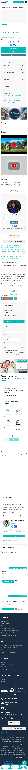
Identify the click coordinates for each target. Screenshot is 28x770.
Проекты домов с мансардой (9, 630)
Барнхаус (6, 102)
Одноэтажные (5, 621)
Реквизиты (4, 669)
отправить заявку (23, 371)
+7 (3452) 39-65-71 (10, 396)
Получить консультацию (14, 536)
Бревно (14, 95)
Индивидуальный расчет (14, 321)
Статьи (3, 662)
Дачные (3, 626)
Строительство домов (7, 650)
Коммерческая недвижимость (9, 647)
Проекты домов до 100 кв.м (8, 633)
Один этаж (13, 552)
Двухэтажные (5, 623)
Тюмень (3, 681)
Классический (8, 100)
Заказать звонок (19, 2)
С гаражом (5, 552)
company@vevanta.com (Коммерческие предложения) (14, 709)
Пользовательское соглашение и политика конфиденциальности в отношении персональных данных (14, 763)
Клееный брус (8, 95)
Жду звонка (14, 222)
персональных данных (14, 230)
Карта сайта (5, 732)
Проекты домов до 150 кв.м (8, 635)
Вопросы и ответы (6, 664)
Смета (13, 51)
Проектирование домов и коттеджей (11, 645)
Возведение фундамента (8, 652)
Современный (17, 100)
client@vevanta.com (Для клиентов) (11, 703)
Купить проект (13, 48)
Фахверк (12, 102)
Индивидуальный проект (13, 55)
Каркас (19, 95)
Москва (3, 679)
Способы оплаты (6, 667)
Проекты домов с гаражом (8, 628)
